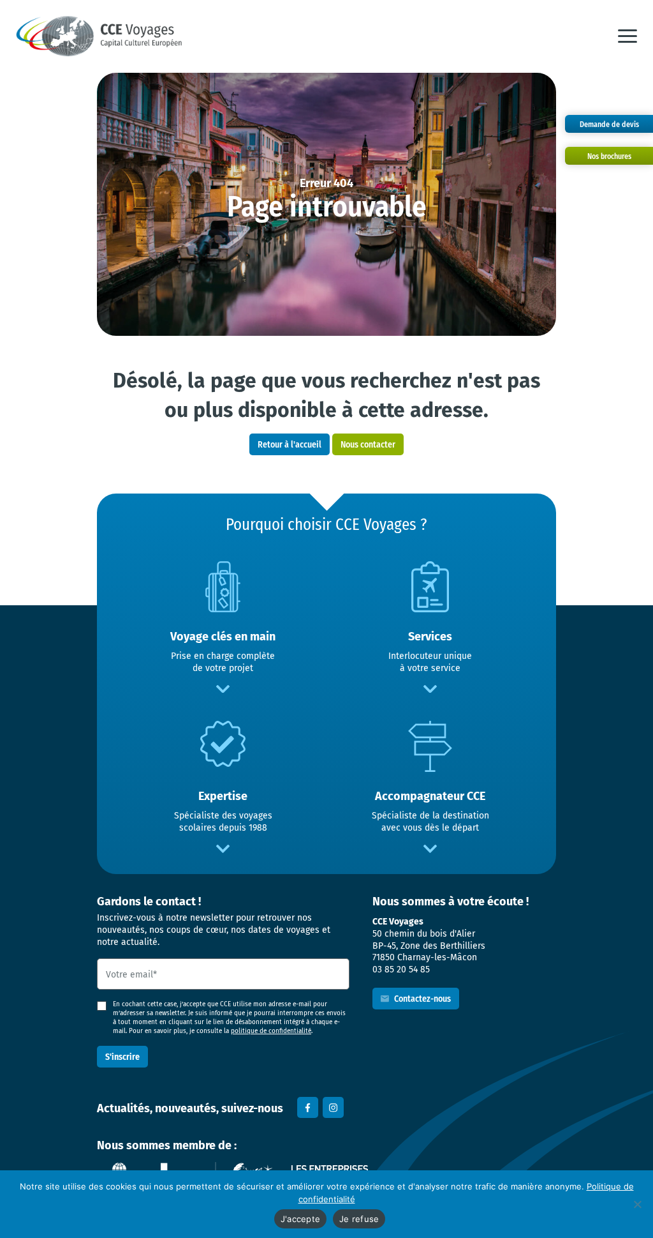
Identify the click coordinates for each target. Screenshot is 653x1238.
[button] (627, 36)
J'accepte (300, 1219)
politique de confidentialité (271, 1031)
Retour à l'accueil (289, 444)
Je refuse (359, 1219)
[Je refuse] (637, 1204)
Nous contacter (368, 444)
